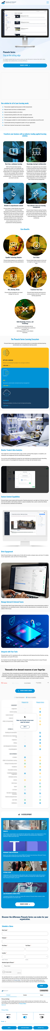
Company (4, 938)
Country (26, 959)
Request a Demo (24, 65)
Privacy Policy (17, 980)
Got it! (25, 726)
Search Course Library (26, 690)
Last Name (28, 945)
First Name (4, 945)
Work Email (4, 930)
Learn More (6, 365)
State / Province (5, 959)
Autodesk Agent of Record (8, 962)
